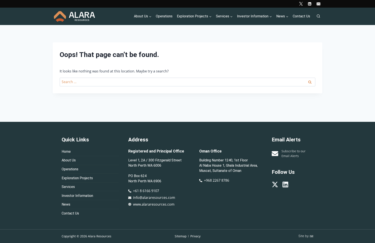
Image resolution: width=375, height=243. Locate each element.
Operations (164, 16)
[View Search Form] (318, 16)
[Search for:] (187, 81)
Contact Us (301, 16)
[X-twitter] (275, 184)
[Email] (318, 4)
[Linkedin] (309, 4)
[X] (301, 4)
